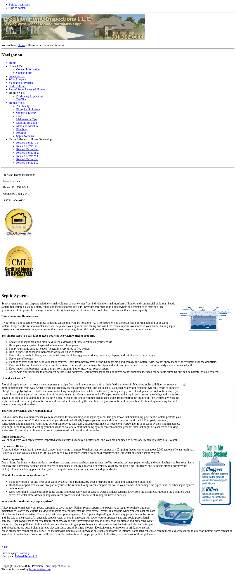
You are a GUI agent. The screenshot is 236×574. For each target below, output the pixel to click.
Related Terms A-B (26, 556)
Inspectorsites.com (40, 569)
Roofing (24, 553)
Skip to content (17, 7)
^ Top (4, 546)
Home (21, 45)
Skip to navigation (19, 4)
